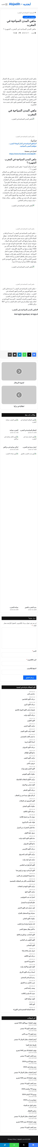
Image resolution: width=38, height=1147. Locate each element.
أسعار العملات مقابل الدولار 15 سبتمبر (25, 1039)
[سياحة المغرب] (10, 529)
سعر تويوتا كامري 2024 (29, 1061)
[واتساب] (24, 355)
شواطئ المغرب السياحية (28, 146)
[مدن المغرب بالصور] (28, 529)
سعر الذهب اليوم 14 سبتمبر (28, 1083)
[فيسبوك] (34, 355)
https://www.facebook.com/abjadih (22, 154)
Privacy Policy (12, 1139)
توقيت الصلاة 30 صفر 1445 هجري (26, 1050)
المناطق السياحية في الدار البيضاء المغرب (22, 143)
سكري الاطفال (32, 1111)
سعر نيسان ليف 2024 (29, 1067)
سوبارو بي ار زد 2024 (29, 1100)
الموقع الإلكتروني (31, 668)
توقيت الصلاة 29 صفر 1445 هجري (26, 1078)
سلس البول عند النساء (30, 1105)
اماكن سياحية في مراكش (10, 447)
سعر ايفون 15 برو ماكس (29, 1034)
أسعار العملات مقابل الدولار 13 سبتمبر (25, 1116)
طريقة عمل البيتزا (31, 1045)
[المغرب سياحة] (10, 423)
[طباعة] (10, 355)
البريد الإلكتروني (31, 660)
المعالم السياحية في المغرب (28, 430)
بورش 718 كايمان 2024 (29, 1094)
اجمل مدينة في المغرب (29, 447)
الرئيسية (32, 12)
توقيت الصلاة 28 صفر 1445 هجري (26, 1122)
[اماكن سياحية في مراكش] (10, 440)
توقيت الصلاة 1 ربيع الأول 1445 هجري (25, 1023)
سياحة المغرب (14, 607)
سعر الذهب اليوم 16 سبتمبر (28, 1028)
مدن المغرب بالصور (30, 607)
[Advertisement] (19, 55)
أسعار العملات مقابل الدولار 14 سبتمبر (25, 1072)
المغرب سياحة (14, 430)
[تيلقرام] (20, 355)
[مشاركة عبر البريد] (15, 355)
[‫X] (29, 355)
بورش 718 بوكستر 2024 (29, 1089)
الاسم (34, 651)
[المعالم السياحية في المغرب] (28, 423)
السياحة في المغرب (22, 12)
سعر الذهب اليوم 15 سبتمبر (28, 1056)
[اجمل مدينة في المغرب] (28, 440)
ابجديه (32, 33)
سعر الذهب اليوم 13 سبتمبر (28, 1127)
